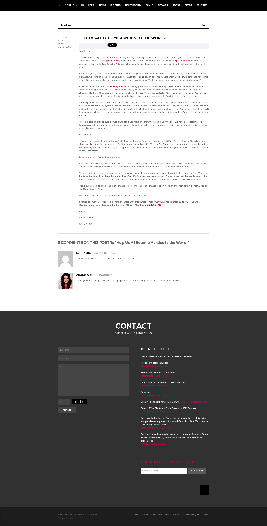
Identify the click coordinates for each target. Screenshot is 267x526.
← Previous (64, 25)
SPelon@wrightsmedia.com (155, 428)
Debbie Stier (189, 73)
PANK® (149, 5)
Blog (62, 47)
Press (188, 5)
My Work (176, 515)
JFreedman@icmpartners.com (156, 411)
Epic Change (181, 60)
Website (120, 102)
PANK (145, 515)
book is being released (115, 86)
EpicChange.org (166, 144)
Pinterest (156, 481)
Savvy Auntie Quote (191, 515)
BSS (71, 518)
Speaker (163, 5)
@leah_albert (112, 60)
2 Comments (63, 44)
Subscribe (197, 470)
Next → (205, 25)
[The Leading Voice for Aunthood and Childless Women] (71, 5)
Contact (202, 5)
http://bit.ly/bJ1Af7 (151, 205)
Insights (115, 5)
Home (91, 5)
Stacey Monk (85, 147)
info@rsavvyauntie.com (153, 444)
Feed (174, 481)
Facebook (147, 481)
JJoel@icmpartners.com (195, 402)
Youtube (161, 481)
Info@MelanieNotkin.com (154, 376)
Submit (67, 410)
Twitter (152, 481)
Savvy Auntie (156, 515)
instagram (170, 481)
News (102, 5)
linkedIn (165, 481)
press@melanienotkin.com (155, 366)
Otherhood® (133, 5)
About (176, 5)
